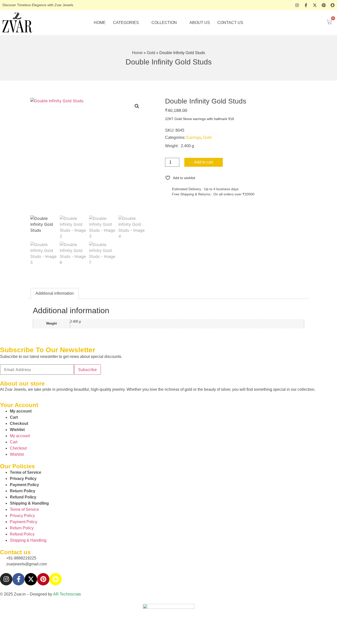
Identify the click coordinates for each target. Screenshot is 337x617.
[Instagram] (297, 5)
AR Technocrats (67, 594)
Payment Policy (24, 485)
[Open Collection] (180, 23)
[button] (136, 106)
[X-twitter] (315, 5)
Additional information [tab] (55, 293)
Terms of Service (25, 472)
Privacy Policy (23, 478)
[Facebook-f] (306, 5)
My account (21, 411)
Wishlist (17, 430)
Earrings (193, 137)
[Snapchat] (333, 5)
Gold (151, 53)
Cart (14, 417)
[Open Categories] (142, 23)
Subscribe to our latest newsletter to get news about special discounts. (61, 357)
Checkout (19, 423)
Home (137, 53)
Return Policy (22, 491)
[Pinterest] (324, 5)
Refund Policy (23, 497)
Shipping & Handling (29, 503)
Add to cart (203, 162)
